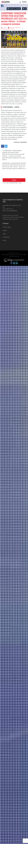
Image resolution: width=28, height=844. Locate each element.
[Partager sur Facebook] (2, 146)
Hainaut (12, 29)
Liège (4, 233)
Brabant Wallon (7, 227)
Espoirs (9, 29)
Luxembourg (6, 237)
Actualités (12, 27)
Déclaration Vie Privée (14, 252)
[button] (24, 1)
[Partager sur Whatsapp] (9, 146)
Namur (4, 240)
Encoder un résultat (14, 8)
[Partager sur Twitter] (5, 146)
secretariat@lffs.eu (12, 210)
